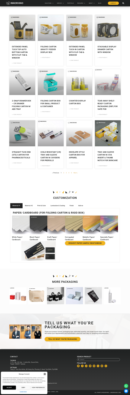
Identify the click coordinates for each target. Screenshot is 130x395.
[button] (45, 374)
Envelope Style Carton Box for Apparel (77, 155)
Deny (23, 387)
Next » (76, 173)
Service (59, 3)
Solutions (48, 3)
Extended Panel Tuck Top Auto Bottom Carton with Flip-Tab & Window (20, 52)
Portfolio (70, 3)
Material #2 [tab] (29, 205)
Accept (9, 387)
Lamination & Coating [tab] (57, 205)
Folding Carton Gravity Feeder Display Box (48, 49)
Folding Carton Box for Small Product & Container (51, 103)
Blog (99, 3)
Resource (80, 3)
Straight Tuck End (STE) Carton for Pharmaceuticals (21, 155)
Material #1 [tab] (16, 205)
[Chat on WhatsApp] (126, 386)
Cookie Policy (23, 391)
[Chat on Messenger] (126, 391)
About (91, 3)
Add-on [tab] (80, 205)
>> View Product (17, 63)
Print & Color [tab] (41, 205)
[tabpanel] (65, 235)
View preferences (38, 387)
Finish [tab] (72, 205)
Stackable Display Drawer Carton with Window (107, 49)
